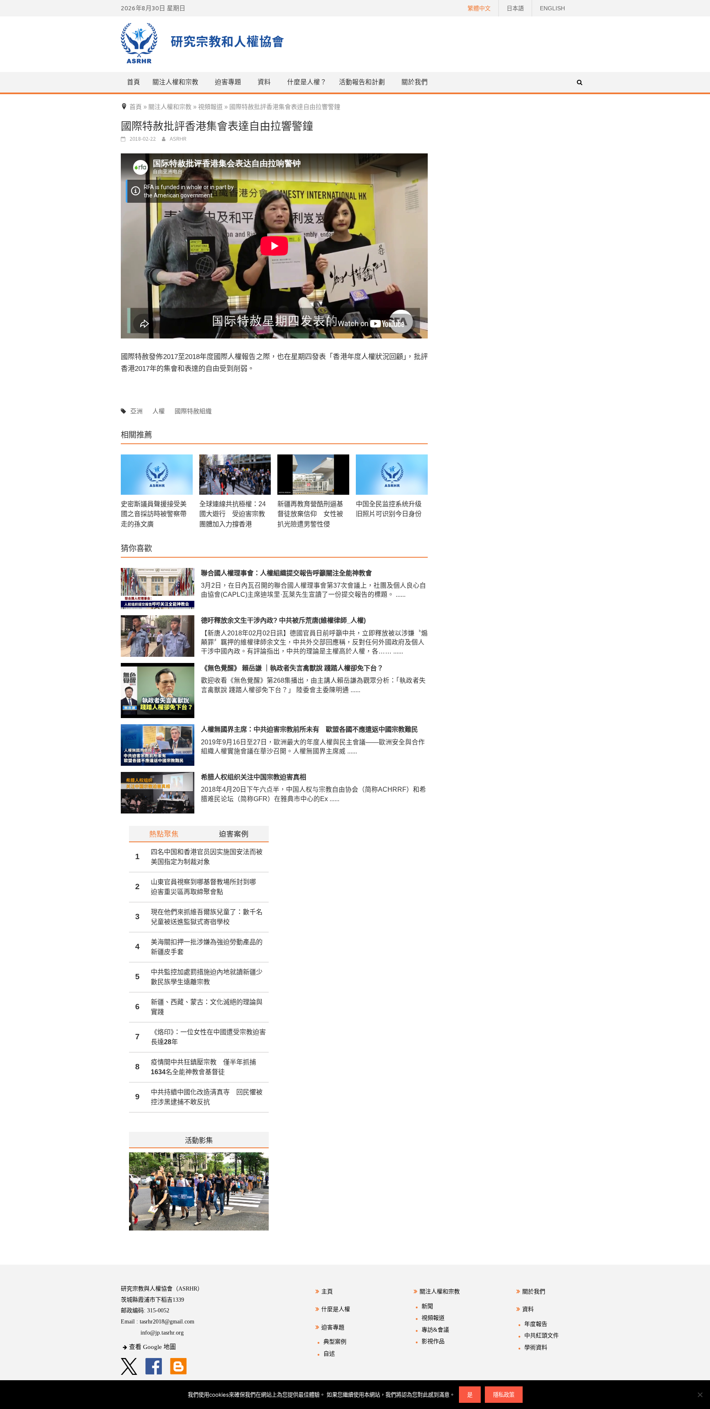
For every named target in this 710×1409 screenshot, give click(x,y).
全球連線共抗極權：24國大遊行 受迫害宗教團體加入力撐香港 (232, 513)
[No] (700, 1394)
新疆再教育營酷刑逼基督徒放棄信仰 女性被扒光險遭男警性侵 (310, 513)
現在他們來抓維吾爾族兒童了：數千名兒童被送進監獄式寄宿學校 (207, 916)
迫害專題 (332, 1327)
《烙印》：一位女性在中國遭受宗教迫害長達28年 (208, 1037)
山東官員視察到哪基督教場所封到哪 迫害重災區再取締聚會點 (207, 886)
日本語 (515, 8)
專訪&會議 (435, 1330)
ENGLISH (552, 8)
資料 (528, 1309)
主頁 (327, 1291)
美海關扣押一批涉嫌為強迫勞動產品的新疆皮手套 (207, 947)
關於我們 (414, 82)
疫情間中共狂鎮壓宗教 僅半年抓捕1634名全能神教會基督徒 (203, 1067)
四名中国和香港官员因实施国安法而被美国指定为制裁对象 (207, 856)
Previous (129, 1197)
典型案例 (334, 1342)
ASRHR (178, 138)
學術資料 (535, 1347)
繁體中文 (479, 8)
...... (401, 594)
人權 (158, 411)
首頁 (133, 82)
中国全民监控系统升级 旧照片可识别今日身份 (389, 508)
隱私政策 (503, 1394)
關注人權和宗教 (440, 1291)
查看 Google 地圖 (152, 1347)
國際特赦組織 (193, 411)
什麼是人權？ (307, 82)
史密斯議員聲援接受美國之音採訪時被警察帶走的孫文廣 (154, 513)
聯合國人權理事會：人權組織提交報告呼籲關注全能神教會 (286, 573)
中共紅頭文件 (541, 1336)
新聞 (427, 1306)
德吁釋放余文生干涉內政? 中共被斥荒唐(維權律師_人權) (283, 620)
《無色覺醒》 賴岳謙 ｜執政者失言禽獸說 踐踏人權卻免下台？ (292, 668)
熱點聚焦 (164, 834)
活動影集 (199, 1140)
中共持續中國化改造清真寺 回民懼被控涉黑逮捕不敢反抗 (207, 1097)
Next (263, 1197)
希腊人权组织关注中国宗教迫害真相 (253, 777)
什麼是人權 (335, 1309)
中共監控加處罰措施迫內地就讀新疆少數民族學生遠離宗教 (207, 977)
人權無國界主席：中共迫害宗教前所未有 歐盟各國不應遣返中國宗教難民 (309, 729)
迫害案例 (234, 834)
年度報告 (535, 1324)
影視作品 (433, 1341)
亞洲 (136, 411)
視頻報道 (433, 1318)
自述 (329, 1354)
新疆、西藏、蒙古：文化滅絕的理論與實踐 (207, 1007)
